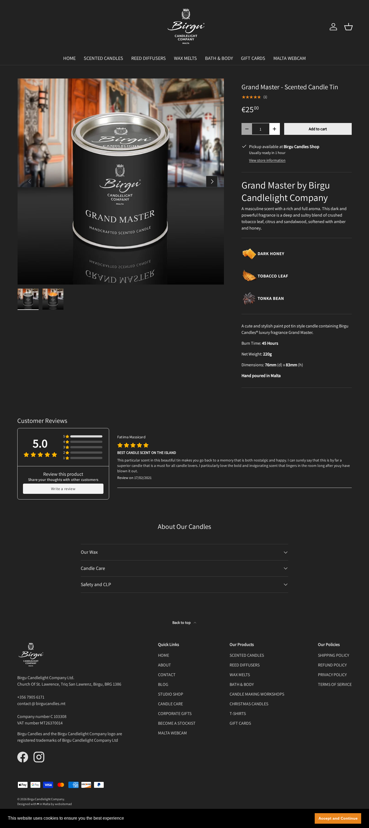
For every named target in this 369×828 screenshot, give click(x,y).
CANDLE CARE (170, 704)
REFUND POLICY (332, 665)
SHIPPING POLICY (333, 655)
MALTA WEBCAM (289, 58)
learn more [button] (136, 818)
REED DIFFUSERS (148, 58)
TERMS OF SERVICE (335, 684)
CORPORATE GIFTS (175, 713)
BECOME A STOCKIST (177, 723)
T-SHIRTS (238, 713)
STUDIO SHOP (170, 694)
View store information (267, 160)
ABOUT (164, 665)
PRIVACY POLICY (332, 675)
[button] (348, 27)
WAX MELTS (185, 58)
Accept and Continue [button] (338, 818)
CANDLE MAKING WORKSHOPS (257, 694)
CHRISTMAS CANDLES (249, 704)
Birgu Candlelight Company (45, 799)
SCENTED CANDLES (103, 58)
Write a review (63, 488)
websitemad (63, 804)
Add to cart (318, 128)
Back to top (182, 622)
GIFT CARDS (253, 58)
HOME (69, 58)
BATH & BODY (219, 58)
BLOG (163, 684)
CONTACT (167, 675)
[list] (121, 181)
